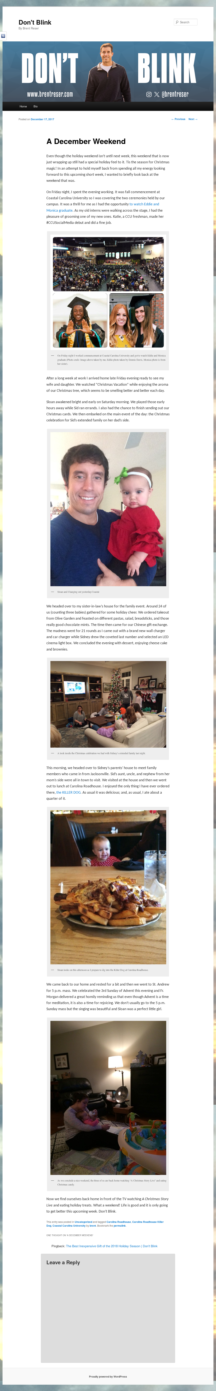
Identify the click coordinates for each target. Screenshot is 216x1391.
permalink (120, 1225)
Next (193, 119)
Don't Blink (35, 21)
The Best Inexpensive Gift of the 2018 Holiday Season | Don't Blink (112, 1246)
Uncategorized (83, 1222)
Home (23, 106)
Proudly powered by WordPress (108, 1376)
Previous (178, 119)
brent (93, 1225)
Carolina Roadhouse (119, 1222)
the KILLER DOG (68, 793)
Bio (36, 106)
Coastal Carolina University (69, 1225)
